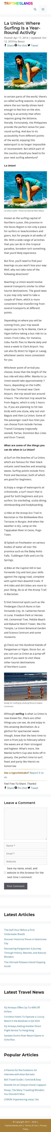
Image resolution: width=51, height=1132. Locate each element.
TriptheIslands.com (13, 1125)
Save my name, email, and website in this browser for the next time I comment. (25, 873)
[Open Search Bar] (35, 9)
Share (10, 45)
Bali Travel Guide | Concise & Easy (22, 1079)
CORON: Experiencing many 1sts (21, 1099)
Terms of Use (31, 1125)
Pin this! (22, 45)
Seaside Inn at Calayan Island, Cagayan (25, 1084)
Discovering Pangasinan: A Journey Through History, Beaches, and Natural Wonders (25, 952)
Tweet (34, 45)
